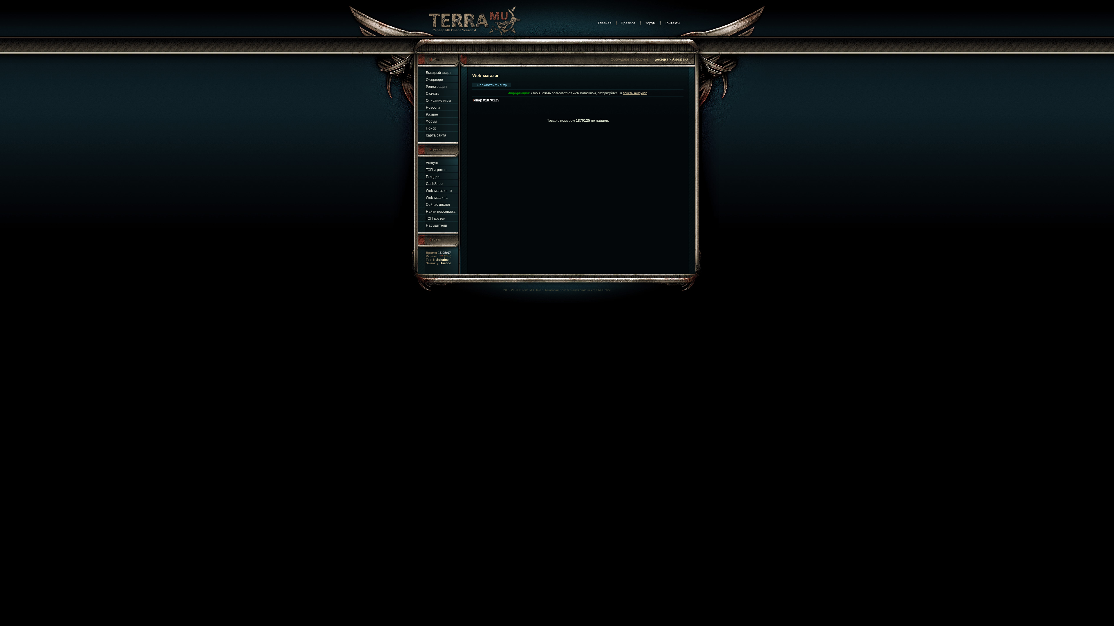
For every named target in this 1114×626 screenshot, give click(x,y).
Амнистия (680, 59)
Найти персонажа (440, 212)
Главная (605, 23)
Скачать (432, 94)
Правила (628, 23)
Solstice (442, 259)
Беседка (661, 59)
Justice (445, 263)
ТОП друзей (435, 218)
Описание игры (438, 101)
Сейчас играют (438, 205)
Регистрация (436, 87)
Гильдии (433, 177)
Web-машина (437, 198)
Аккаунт (432, 163)
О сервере (434, 80)
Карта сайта (436, 135)
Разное (432, 114)
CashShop (434, 184)
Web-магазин (437, 191)
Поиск (431, 128)
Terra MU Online (532, 290)
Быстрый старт (438, 73)
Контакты (672, 23)
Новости (433, 107)
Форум (650, 23)
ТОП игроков (436, 170)
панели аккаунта (635, 93)
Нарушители (436, 225)
